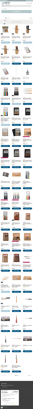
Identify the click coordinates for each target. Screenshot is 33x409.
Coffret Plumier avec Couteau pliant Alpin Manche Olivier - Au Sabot (5, 286)
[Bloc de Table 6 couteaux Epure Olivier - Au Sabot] (5, 50)
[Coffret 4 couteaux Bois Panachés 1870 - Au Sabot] (27, 91)
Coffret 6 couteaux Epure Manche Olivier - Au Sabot (16, 119)
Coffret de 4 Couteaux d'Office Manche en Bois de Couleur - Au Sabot (27, 203)
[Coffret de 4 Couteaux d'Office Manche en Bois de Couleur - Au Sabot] (27, 195)
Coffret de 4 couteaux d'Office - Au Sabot (15, 203)
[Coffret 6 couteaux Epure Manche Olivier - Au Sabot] (16, 111)
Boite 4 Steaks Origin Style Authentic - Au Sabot (27, 57)
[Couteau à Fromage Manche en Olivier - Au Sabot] (5, 318)
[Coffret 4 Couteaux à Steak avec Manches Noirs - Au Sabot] (16, 91)
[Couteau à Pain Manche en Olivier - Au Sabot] (16, 338)
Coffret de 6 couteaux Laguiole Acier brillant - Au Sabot (27, 223)
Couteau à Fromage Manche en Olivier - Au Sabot (5, 326)
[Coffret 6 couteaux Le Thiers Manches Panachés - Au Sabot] (27, 132)
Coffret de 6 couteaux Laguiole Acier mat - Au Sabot (5, 244)
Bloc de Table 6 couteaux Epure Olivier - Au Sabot (5, 57)
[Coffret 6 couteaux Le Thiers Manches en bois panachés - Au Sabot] (16, 132)
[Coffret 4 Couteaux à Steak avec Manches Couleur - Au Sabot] (5, 91)
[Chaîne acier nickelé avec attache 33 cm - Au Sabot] (16, 71)
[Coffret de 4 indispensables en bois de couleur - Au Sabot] (5, 216)
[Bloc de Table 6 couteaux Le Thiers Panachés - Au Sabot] (16, 50)
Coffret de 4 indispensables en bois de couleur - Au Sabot (5, 223)
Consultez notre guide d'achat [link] (16, 21)
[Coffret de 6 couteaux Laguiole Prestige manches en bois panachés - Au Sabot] (16, 237)
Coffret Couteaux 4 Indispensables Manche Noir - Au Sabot (5, 203)
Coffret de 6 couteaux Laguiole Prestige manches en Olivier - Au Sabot (27, 244)
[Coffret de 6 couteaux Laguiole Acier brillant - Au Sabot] (27, 216)
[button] (29, 3)
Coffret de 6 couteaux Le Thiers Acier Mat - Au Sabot (16, 265)
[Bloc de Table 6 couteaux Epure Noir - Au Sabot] (27, 29)
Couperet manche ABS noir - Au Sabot (5, 307)
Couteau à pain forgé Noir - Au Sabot (27, 326)
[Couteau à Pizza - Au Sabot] (27, 338)
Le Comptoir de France (6, 406)
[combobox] (16, 6)
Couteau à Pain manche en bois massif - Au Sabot (5, 346)
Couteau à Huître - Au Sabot (15, 326)
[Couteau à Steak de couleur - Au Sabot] (5, 358)
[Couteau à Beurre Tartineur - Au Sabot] (16, 299)
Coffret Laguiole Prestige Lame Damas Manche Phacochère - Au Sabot (27, 266)
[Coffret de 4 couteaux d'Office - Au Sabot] (16, 195)
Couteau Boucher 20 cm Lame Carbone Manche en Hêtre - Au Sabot (16, 366)
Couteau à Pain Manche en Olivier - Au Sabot (16, 346)
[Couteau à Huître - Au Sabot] (16, 318)
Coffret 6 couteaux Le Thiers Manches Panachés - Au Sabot (27, 140)
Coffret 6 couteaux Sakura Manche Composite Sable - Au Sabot (16, 161)
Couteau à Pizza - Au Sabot (27, 345)
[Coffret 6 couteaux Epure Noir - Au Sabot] (27, 111)
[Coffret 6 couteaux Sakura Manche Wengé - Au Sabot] (5, 174)
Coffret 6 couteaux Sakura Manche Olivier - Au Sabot (27, 161)
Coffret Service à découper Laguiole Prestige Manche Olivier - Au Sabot (16, 286)
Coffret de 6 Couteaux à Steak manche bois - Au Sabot (16, 223)
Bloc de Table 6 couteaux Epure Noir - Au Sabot (27, 37)
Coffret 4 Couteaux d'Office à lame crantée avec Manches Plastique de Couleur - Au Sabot (5, 119)
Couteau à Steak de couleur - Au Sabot (4, 366)
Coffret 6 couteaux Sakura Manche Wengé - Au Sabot (5, 182)
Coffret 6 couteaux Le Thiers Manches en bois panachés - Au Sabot (16, 140)
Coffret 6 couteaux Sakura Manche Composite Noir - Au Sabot (5, 161)
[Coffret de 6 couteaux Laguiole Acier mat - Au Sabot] (5, 237)
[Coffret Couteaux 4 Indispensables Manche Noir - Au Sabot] (5, 195)
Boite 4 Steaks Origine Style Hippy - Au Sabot (4, 78)
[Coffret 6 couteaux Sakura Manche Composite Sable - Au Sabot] (16, 153)
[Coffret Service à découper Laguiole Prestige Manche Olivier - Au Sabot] (16, 278)
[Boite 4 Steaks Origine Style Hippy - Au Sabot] (5, 71)
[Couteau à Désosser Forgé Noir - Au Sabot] (27, 299)
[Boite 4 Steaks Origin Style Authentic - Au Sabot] (27, 50)
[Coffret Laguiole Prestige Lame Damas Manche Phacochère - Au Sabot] (27, 258)
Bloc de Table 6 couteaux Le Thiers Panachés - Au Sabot (16, 57)
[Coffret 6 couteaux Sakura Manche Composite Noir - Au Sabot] (5, 153)
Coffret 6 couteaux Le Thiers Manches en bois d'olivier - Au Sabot (5, 140)
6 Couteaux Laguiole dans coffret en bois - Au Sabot (5, 37)
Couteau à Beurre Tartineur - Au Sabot (15, 307)
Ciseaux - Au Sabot (26, 77)
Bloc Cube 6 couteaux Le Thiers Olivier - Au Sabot (16, 37)
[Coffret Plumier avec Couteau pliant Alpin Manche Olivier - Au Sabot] (5, 278)
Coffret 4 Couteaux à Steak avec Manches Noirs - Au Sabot (16, 99)
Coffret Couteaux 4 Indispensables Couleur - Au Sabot (27, 182)
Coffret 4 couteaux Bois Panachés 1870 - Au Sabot (27, 99)
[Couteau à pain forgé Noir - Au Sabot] (27, 318)
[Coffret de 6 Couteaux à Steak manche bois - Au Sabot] (16, 216)
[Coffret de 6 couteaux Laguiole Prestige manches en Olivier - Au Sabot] (27, 237)
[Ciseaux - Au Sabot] (27, 71)
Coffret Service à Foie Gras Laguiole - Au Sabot (27, 285)
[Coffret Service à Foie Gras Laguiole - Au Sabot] (27, 278)
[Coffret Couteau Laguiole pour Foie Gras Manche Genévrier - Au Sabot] (16, 174)
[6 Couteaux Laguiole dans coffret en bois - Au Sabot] (5, 29)
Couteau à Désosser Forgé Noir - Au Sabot (27, 307)
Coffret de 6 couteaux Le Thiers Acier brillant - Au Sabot (5, 266)
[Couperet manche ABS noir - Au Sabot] (5, 299)
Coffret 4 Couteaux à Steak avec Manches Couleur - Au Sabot (5, 99)
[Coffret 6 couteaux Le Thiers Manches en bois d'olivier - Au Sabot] (5, 132)
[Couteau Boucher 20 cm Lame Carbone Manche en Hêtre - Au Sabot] (16, 358)
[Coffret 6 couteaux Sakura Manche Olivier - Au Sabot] (27, 153)
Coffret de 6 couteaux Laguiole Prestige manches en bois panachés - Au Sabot (16, 245)
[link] (6, 375)
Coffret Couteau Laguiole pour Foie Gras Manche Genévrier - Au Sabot (16, 182)
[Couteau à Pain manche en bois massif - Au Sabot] (5, 338)
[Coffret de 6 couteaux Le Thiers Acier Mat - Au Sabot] (16, 258)
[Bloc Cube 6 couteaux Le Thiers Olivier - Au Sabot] (16, 29)
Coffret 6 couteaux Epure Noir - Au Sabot (27, 119)
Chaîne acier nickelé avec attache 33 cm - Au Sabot (16, 78)
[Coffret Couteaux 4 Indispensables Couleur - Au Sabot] (27, 174)
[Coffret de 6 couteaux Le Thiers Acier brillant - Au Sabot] (5, 258)
